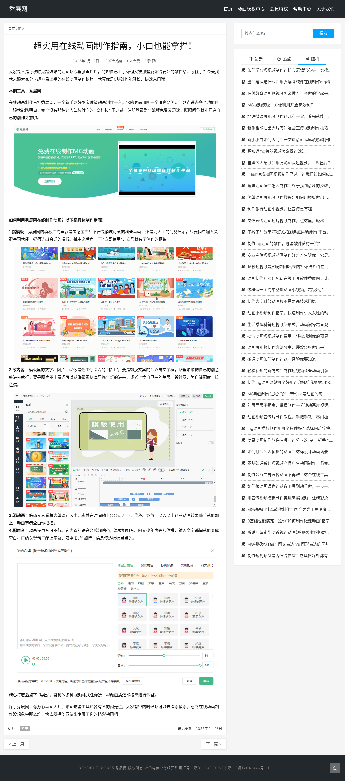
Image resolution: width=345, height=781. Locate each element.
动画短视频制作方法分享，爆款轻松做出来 (285, 347)
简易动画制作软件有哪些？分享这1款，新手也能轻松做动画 (290, 440)
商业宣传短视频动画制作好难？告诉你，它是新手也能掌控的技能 (290, 255)
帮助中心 (302, 8)
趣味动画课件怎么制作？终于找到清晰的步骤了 (289, 185)
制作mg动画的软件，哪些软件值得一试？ (284, 243)
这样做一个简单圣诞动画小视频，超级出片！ (287, 289)
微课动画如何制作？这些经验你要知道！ (283, 359)
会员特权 (279, 8)
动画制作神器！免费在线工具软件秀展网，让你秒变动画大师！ (290, 278)
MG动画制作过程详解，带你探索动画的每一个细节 (290, 393)
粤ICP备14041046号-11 (248, 768)
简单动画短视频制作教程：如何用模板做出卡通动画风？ (290, 197)
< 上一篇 (16, 743)
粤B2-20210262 (209, 768)
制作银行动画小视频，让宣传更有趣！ (281, 208)
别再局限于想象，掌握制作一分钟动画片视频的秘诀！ (290, 405)
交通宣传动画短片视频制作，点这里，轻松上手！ (290, 220)
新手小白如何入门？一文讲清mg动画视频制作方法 (290, 139)
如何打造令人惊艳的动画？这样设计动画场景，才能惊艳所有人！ (290, 451)
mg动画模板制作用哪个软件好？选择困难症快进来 (290, 428)
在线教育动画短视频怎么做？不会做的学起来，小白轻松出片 (290, 93)
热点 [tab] (287, 58)
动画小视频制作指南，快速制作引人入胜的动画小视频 (290, 312)
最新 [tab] (259, 58)
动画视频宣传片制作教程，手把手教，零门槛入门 (290, 416)
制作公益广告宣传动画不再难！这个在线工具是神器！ (290, 474)
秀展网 (121, 768)
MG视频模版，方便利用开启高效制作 (280, 104)
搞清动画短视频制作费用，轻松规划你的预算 (287, 336)
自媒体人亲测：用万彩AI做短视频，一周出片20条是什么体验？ (290, 162)
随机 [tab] (315, 58)
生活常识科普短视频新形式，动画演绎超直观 (287, 324)
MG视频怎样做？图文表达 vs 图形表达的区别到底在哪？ (290, 544)
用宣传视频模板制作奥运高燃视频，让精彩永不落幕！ (290, 497)
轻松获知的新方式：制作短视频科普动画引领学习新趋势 (290, 370)
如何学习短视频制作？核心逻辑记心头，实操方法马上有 (290, 70)
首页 (228, 8)
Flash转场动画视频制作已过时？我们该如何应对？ (290, 174)
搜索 (323, 33)
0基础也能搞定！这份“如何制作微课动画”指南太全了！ (290, 520)
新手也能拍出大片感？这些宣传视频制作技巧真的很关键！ (290, 127)
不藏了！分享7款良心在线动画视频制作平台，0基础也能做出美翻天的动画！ (290, 231)
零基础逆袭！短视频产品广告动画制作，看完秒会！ (290, 463)
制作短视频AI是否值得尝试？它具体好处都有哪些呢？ (290, 555)
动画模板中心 (251, 8)
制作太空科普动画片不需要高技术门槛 (281, 301)
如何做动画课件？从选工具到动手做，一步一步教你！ (290, 486)
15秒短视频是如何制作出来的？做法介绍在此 (287, 266)
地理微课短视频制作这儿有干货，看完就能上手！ (290, 116)
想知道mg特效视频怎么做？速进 (276, 151)
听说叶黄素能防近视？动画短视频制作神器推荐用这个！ (290, 532)
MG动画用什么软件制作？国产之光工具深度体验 (290, 509)
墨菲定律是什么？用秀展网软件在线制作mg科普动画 (290, 81)
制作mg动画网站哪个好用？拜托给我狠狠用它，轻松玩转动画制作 (290, 382)
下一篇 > (214, 743)
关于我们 (325, 8)
